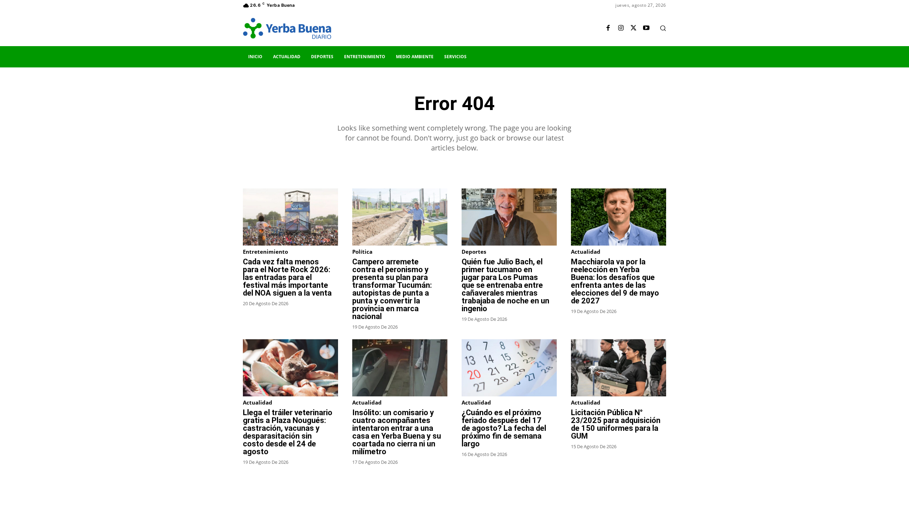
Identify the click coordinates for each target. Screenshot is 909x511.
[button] (663, 28)
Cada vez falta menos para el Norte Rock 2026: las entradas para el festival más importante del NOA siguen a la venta (287, 277)
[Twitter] (633, 28)
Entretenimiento (265, 251)
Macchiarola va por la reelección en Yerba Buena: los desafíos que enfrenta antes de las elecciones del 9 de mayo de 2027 (615, 281)
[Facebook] (608, 28)
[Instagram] (620, 28)
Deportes (474, 251)
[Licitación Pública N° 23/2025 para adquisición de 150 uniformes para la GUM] (618, 367)
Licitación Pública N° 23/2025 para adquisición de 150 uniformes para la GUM (615, 424)
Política (362, 251)
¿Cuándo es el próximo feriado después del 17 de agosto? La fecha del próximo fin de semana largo (504, 428)
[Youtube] (646, 28)
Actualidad (585, 251)
